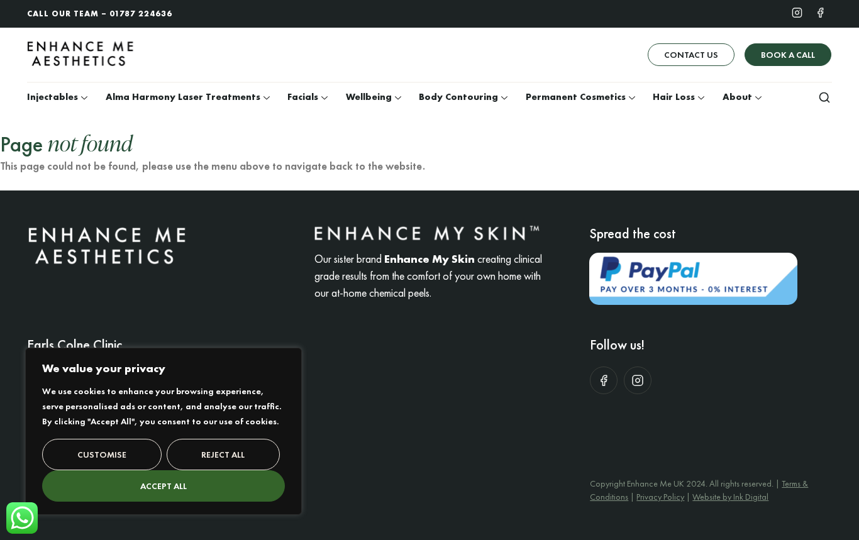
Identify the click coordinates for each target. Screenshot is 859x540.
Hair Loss (674, 97)
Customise (101, 454)
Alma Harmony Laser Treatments (183, 97)
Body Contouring (458, 97)
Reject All (223, 454)
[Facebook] (820, 12)
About (737, 97)
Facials (302, 97)
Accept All (163, 486)
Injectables (52, 97)
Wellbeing (369, 97)
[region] (163, 431)
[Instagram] (797, 12)
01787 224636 (140, 13)
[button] (824, 97)
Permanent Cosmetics (576, 97)
